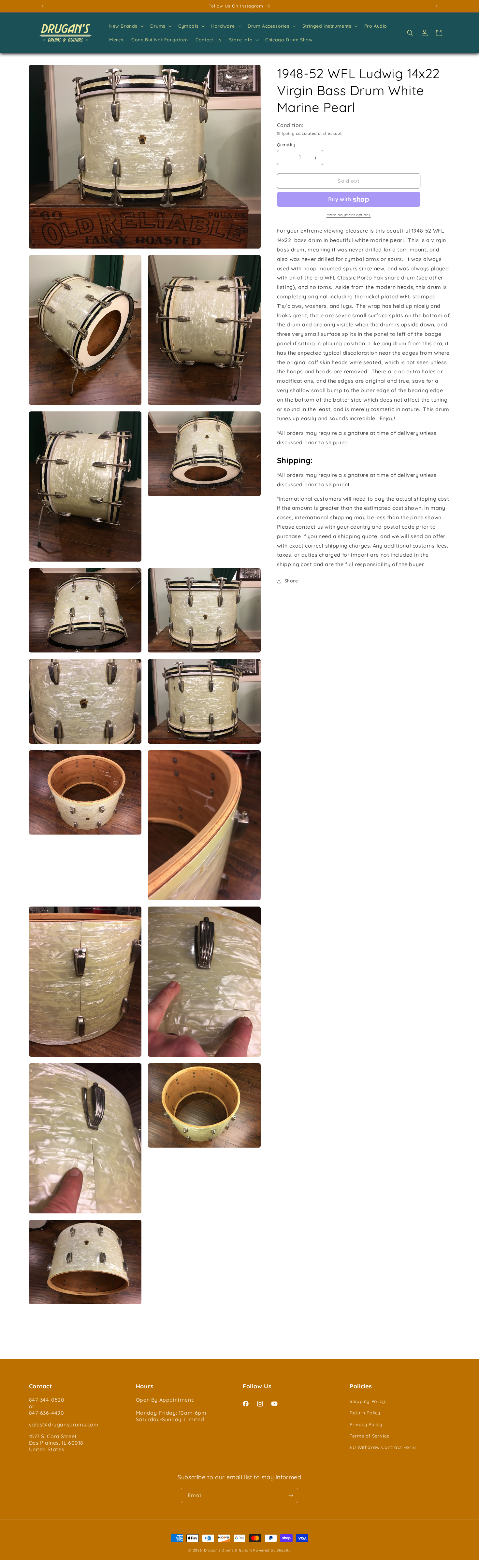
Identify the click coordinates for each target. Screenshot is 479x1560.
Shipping (286, 133)
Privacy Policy (366, 1424)
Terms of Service (369, 1436)
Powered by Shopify (272, 1550)
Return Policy (365, 1413)
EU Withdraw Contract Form (383, 1447)
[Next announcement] (436, 6)
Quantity (286, 145)
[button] (125, 26)
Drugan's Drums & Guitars (228, 1550)
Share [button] (291, 581)
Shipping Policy (367, 1401)
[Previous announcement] (43, 6)
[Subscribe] (290, 1495)
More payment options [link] (349, 215)
